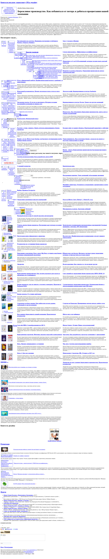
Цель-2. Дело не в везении (25, 353)
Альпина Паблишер (13, 17)
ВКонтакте (9, 529)
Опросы (9, 300)
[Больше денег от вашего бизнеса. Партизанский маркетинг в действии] (5, 127)
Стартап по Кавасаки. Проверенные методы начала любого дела (84, 303)
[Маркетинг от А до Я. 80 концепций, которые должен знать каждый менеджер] (23, 64)
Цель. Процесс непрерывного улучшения (30, 344)
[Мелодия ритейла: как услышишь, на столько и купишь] (4, 369)
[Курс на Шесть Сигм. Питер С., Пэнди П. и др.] (3, 200)
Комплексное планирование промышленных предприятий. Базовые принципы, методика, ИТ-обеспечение (85, 225)
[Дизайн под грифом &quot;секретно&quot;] (7, 456)
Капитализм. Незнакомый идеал (27, 118)
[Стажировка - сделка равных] (4, 400)
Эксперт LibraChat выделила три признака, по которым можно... (25, 389)
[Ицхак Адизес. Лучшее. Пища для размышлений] (10, 320)
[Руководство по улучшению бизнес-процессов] (10, 241)
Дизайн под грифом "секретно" (21, 455)
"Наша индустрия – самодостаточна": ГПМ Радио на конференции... (30, 463)
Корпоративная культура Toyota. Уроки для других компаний (83, 102)
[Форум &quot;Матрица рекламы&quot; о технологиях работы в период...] (7, 476)
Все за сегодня (29, 186)
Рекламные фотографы (10, 245)
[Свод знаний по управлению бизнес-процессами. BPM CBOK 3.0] (10, 269)
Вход (2, 547)
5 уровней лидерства (23, 166)
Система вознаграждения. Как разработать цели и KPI (35, 157)
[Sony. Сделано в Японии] (3, 45)
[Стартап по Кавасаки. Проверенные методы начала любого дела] (3, 300)
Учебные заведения (12, 292)
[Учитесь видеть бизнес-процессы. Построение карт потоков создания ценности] (3, 230)
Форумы (6, 311)
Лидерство (20, 264)
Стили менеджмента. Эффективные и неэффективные (80, 52)
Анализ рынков (32, 52)
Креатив (9, 222)
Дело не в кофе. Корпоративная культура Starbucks (79, 91)
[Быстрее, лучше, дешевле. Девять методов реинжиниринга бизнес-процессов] (12, 136)
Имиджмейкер (7, 233)
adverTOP (28, 187)
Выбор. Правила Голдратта (26, 190)
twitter (16, 529)
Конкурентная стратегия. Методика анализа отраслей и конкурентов (39, 334)
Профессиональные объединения (8, 282)
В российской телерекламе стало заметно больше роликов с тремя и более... (28, 382)
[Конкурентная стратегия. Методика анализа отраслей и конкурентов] (3, 341)
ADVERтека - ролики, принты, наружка (9, 250)
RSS (3, 529)
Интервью (9, 198)
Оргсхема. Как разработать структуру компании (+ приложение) (84, 334)
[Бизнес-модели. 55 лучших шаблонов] (10, 291)
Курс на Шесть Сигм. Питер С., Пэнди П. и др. (78, 199)
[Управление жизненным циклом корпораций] (11, 205)
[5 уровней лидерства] (4, 169)
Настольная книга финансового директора (31, 236)
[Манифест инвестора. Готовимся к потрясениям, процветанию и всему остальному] (17, 184)
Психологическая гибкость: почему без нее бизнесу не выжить (29, 449)
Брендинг (9, 217)
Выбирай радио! (8, 234)
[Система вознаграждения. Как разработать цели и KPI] (24, 154)
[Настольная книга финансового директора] (3, 241)
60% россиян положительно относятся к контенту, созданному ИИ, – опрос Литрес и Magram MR (44, 68)
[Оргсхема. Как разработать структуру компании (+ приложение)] (10, 331)
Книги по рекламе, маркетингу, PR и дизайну (19, 2)
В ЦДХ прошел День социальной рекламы (24, 483)
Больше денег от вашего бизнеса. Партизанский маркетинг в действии (85, 128)
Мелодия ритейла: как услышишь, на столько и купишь (23, 367)
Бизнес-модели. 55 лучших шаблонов (29, 294)
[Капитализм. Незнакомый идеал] (17, 116)
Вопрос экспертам (11, 192)
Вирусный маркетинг (9, 219)
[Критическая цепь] (4, 160)
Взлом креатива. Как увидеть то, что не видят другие (80, 264)
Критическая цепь (69, 166)
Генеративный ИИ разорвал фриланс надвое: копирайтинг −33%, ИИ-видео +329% (49, 76)
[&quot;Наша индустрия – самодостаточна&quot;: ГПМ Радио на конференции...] (7, 466)
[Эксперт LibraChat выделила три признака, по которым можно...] (4, 392)
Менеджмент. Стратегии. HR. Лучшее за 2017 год (79, 353)
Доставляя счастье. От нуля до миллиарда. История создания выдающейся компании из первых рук (37, 103)
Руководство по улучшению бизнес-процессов (32, 244)
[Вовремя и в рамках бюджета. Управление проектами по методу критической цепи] (30, 71)
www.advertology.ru (32, 550)
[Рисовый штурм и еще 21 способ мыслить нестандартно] (22, 213)
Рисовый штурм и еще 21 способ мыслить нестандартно (35, 216)
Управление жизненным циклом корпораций (31, 199)
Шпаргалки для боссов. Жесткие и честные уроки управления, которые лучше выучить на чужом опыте (83, 254)
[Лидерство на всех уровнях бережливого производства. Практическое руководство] (10, 359)
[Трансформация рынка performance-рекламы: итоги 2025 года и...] (4, 415)
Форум (3, 492)
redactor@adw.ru (29, 552)
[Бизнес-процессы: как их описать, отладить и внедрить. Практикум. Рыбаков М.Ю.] (3, 290)
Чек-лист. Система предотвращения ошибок (77, 344)
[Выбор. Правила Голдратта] (23, 188)
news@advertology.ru (28, 551)
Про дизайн (6, 223)
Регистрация (8, 547)
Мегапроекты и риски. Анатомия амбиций (76, 209)
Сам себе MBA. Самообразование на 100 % (31, 325)
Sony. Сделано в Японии (71, 41)
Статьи (8, 195)
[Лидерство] (3, 270)
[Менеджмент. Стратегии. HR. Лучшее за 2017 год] (10, 350)
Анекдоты (9, 322)
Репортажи (9, 196)
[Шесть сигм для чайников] (10, 309)
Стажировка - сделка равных (16, 398)
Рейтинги (28, 212)
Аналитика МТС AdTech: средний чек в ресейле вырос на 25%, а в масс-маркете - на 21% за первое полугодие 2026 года (47, 64)
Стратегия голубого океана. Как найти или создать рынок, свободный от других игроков (36, 304)
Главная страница (30, 185)
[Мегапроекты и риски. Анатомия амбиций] (17, 213)
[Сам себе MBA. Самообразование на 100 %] (3, 331)
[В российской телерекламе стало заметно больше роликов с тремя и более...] (4, 384)
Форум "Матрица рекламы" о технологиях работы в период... (29, 474)
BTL (8, 221)
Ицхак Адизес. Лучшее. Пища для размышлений (78, 325)
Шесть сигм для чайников (71, 314)
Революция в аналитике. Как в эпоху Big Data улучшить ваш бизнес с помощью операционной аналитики (39, 254)
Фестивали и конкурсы (9, 260)
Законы (9, 294)
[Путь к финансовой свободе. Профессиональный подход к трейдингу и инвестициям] (38, 78)
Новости (9, 190)
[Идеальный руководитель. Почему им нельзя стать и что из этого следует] (5, 98)
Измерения (28, 214)
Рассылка (23, 115)
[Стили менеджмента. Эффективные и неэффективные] (18, 57)
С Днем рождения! (8, 312)
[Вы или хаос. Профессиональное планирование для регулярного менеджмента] (10, 231)
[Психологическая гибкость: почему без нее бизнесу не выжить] (4, 451)
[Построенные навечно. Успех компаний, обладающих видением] (11, 174)
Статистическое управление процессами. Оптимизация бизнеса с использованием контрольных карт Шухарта (84, 285)
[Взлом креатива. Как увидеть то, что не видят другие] (10, 258)
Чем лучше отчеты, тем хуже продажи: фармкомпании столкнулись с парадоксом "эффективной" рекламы (43, 56)
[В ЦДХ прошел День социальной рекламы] (4, 486)
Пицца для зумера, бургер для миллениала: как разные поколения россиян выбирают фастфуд (50, 70)
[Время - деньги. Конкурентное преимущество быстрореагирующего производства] (20, 154)
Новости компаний (12, 191)
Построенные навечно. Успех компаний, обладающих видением (83, 175)
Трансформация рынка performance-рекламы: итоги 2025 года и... (25, 413)
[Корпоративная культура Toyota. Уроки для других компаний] (12, 98)
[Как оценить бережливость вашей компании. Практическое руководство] (3, 320)
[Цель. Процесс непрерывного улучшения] (3, 350)
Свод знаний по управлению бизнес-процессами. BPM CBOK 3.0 (83, 273)
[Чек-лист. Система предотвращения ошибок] (10, 341)
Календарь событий (12, 271)
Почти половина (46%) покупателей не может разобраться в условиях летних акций (50, 73)
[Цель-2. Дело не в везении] (3, 359)
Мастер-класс (29, 208)
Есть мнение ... (10, 194)
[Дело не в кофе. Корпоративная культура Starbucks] (5, 86)
